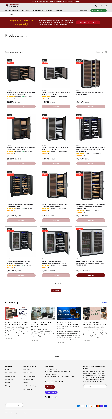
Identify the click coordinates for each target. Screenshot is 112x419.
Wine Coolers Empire (13, 413)
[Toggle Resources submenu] (64, 11)
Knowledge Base (28, 379)
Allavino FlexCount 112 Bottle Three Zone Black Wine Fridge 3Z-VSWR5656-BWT (21, 93)
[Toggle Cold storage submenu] (53, 11)
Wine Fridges (37, 10)
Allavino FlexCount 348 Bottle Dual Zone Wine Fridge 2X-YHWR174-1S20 (89, 93)
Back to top (56, 356)
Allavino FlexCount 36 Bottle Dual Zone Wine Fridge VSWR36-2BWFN (20, 205)
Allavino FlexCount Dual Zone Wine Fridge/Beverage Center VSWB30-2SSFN (54, 262)
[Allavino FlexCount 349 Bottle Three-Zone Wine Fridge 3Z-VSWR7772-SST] (56, 128)
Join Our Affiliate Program (30, 386)
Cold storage (48, 10)
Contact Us (26, 369)
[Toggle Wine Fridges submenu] (42, 11)
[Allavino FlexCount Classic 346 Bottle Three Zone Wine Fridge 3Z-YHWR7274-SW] (56, 185)
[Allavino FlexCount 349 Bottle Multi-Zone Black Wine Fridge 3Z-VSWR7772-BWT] (21, 128)
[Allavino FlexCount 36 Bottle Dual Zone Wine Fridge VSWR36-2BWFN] (21, 185)
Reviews (25, 382)
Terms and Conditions (29, 376)
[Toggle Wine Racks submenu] (30, 11)
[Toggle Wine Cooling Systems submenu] (20, 11)
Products (12, 14)
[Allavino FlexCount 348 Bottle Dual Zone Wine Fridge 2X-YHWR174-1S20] (90, 73)
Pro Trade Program (28, 389)
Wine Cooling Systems (11, 10)
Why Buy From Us (10, 376)
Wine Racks (25, 10)
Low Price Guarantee (11, 373)
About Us (7, 369)
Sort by (7, 52)
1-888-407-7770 (53, 369)
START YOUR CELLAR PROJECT (88, 22)
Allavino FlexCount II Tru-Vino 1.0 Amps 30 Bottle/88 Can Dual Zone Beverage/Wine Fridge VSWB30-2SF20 (90, 263)
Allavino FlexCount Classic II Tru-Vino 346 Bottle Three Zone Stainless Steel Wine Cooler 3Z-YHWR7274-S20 (90, 206)
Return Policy (9, 379)
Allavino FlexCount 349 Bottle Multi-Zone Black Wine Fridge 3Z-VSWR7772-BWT (21, 148)
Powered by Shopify (22, 413)
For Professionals (83, 10)
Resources (59, 10)
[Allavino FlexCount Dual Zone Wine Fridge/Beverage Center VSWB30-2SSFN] (56, 242)
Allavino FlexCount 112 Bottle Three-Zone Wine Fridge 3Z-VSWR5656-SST (56, 93)
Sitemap (7, 386)
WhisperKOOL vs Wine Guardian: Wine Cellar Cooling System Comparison (41, 324)
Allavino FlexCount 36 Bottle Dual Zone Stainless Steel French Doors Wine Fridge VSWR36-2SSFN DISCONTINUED (90, 149)
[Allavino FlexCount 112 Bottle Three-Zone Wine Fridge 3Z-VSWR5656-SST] (56, 73)
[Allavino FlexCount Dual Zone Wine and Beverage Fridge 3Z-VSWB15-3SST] (21, 242)
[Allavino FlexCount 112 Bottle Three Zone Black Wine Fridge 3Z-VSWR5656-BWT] (21, 73)
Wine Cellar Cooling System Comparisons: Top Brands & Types (94, 323)
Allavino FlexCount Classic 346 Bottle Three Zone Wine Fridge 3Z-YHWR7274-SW (54, 205)
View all (104, 302)
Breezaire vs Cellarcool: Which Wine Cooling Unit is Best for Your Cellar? (16, 323)
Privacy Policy (27, 373)
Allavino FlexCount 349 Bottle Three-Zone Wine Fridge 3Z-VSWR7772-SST (56, 148)
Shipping (7, 382)
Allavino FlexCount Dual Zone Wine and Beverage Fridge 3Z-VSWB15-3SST (18, 262)
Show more (56, 290)
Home (6, 14)
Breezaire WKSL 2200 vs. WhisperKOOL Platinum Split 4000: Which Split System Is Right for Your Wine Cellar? (68, 325)
